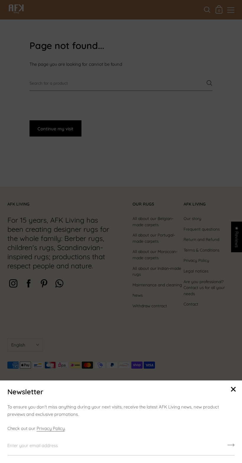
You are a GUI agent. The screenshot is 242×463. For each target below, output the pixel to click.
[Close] (233, 389)
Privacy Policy (51, 428)
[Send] (231, 447)
